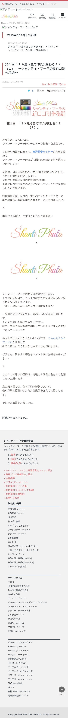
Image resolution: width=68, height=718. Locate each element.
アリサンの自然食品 (17, 566)
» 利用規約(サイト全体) (15, 486)
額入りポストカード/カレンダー (22, 546)
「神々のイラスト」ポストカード (23, 550)
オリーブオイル (15, 578)
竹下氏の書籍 (14, 521)
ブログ (12, 23)
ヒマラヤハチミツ (16, 554)
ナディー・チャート (17, 534)
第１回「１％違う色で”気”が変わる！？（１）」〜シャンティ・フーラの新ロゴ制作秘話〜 (33, 48)
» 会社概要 (9, 478)
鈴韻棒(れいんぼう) (17, 659)
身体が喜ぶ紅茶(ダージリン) (21, 562)
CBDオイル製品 (15, 683)
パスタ (11, 582)
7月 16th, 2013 (23, 23)
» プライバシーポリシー (16, 482)
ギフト (11, 687)
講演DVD (12, 517)
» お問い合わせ (11, 498)
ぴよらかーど (14, 619)
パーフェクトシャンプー (19, 667)
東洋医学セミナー (43, 151)
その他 (62, 84)
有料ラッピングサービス (19, 691)
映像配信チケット (16, 513)
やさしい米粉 (14, 594)
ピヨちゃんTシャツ (17, 631)
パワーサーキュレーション (20, 675)
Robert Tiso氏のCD (16, 663)
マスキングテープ (16, 627)
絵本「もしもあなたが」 (19, 525)
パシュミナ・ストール (18, 650)
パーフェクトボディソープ (20, 671)
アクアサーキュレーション (20, 679)
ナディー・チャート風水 (19, 610)
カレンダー (13, 542)
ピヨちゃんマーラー (17, 646)
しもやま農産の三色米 (18, 590)
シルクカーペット (16, 614)
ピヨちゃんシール (16, 623)
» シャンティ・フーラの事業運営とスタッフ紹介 (28, 470)
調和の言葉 (13, 538)
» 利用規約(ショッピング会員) (19, 490)
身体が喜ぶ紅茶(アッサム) (20, 558)
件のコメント (58, 91)
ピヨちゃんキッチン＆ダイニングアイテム (27, 602)
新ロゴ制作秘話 (49, 84)
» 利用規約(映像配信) (14, 494)
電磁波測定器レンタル (18, 695)
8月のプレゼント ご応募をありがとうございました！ (27, 4)
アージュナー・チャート (19, 529)
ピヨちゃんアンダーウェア (20, 642)
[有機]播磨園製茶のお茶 (19, 586)
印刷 (42, 91)
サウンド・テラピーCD (18, 654)
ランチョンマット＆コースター (22, 606)
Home (3, 23)
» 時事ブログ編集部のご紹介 (18, 474)
